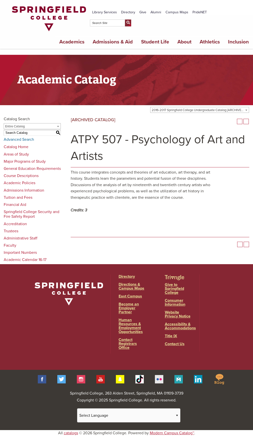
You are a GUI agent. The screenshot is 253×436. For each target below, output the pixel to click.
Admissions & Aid (113, 42)
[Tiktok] (139, 379)
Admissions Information (24, 190)
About (184, 42)
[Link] (49, 32)
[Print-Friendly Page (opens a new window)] (239, 121)
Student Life (155, 42)
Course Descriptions (21, 175)
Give (142, 12)
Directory (128, 12)
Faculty (10, 245)
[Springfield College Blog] (219, 379)
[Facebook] (42, 379)
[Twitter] (61, 379)
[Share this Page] (233, 121)
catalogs (71, 433)
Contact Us (175, 343)
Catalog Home (16, 146)
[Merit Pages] (178, 379)
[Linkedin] (198, 379)
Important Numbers (20, 252)
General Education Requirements (32, 168)
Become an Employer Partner (129, 308)
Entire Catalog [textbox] (15, 126)
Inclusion (238, 42)
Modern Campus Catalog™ (172, 433)
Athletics (210, 42)
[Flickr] (159, 379)
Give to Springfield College (174, 288)
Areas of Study (16, 154)
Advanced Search (19, 139)
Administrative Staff (20, 238)
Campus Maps (177, 12)
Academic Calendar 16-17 (25, 259)
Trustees (11, 231)
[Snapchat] (120, 379)
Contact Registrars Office (128, 343)
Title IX (171, 336)
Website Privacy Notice (177, 314)
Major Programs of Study (25, 161)
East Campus (130, 296)
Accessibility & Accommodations (180, 326)
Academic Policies (19, 182)
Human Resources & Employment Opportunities (131, 325)
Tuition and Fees (18, 197)
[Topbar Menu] (251, 5)
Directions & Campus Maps (131, 286)
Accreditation (15, 223)
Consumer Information (175, 302)
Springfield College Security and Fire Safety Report (31, 214)
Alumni (155, 12)
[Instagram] (81, 379)
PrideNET (199, 12)
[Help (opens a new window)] (246, 121)
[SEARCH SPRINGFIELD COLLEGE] (128, 23)
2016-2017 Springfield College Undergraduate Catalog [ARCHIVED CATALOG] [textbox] (200, 110)
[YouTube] (100, 379)
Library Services (104, 12)
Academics (71, 42)
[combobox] (199, 110)
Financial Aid (15, 204)
